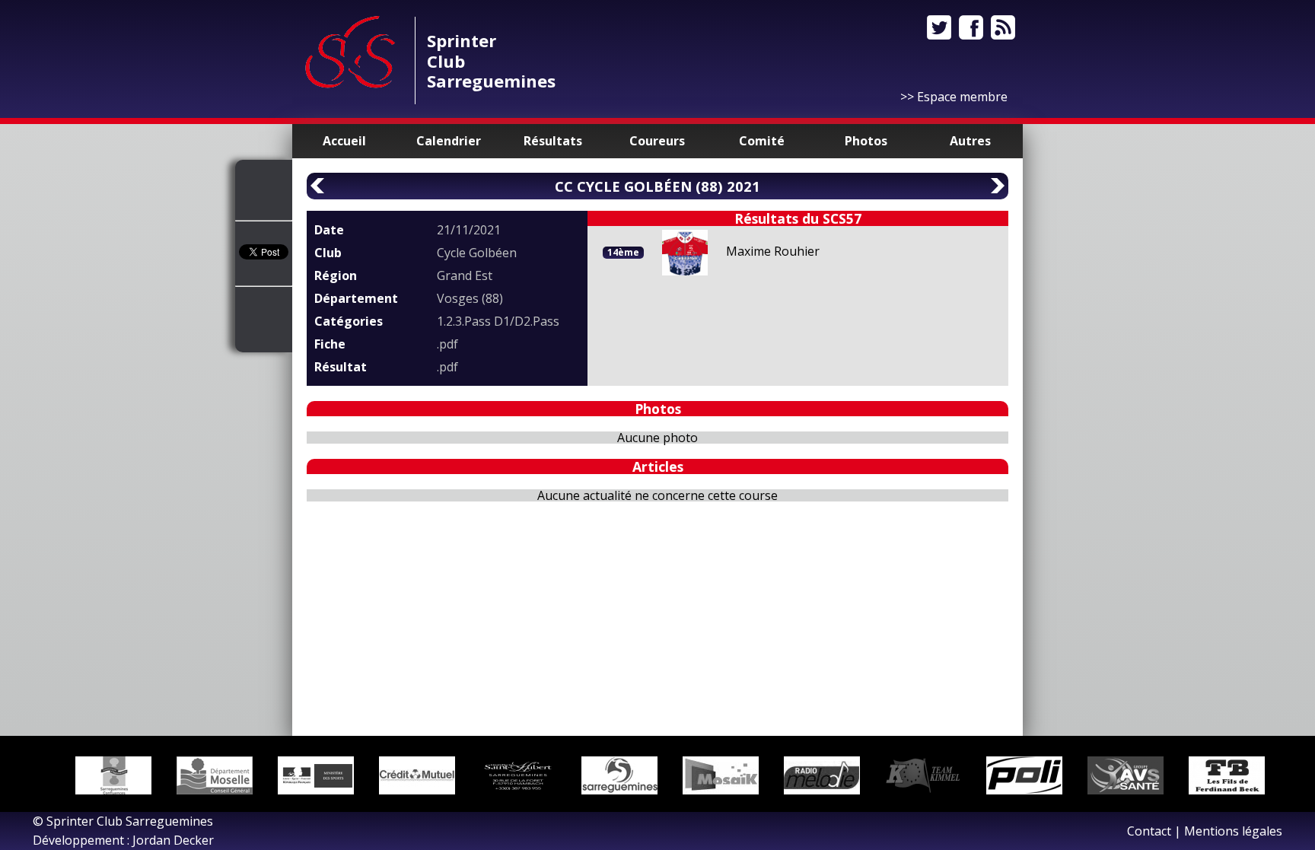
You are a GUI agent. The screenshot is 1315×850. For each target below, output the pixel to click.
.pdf (447, 344)
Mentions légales (1233, 831)
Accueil (344, 140)
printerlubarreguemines (491, 60)
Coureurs (657, 140)
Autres (970, 140)
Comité (762, 140)
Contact (1149, 831)
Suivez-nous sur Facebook (971, 27)
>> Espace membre (954, 97)
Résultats (553, 140)
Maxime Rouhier (773, 251)
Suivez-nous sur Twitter (939, 27)
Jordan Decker (173, 840)
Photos (866, 140)
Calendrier (448, 140)
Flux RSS (1003, 27)
